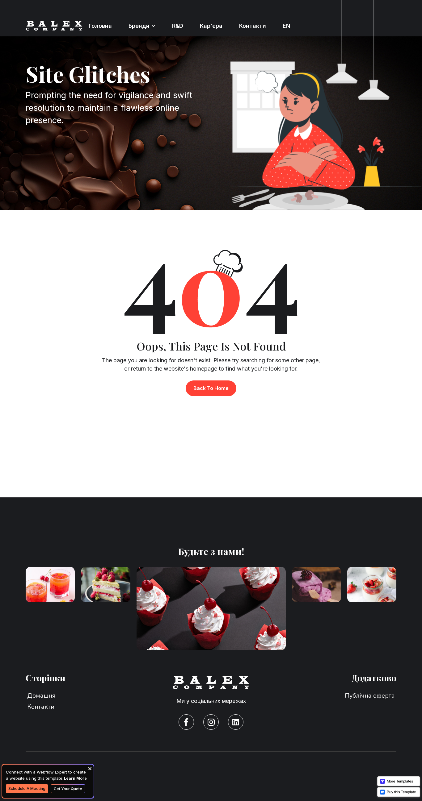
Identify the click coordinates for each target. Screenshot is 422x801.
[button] (142, 25)
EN (286, 26)
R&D (177, 26)
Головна (100, 26)
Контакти (252, 26)
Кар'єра (211, 26)
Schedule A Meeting (26, 788)
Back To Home (211, 388)
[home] (54, 26)
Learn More (75, 778)
